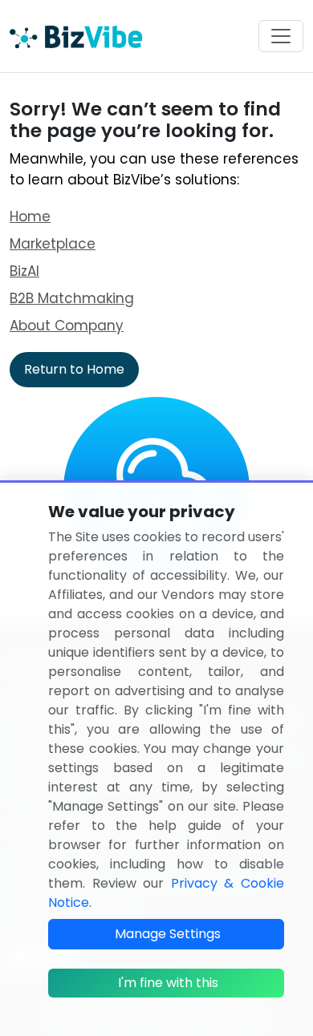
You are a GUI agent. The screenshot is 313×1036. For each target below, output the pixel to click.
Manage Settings (168, 934)
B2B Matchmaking (72, 298)
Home (30, 216)
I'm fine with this (168, 982)
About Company (67, 325)
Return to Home (74, 369)
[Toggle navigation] (280, 36)
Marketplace (53, 243)
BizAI (24, 271)
